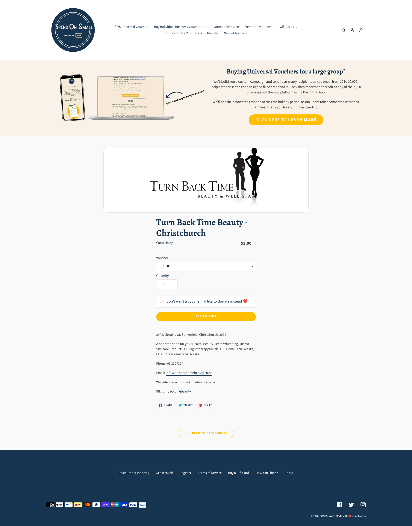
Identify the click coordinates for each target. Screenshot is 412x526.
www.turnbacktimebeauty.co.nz (192, 382)
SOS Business (327, 516)
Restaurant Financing (134, 473)
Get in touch (164, 473)
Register (185, 473)
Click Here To (285, 120)
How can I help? (267, 473)
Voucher (162, 258)
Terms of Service (210, 473)
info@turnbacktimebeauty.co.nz (189, 372)
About (289, 473)
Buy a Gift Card (238, 473)
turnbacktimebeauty (176, 391)
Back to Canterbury (209, 433)
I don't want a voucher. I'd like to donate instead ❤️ (206, 301)
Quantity (162, 275)
